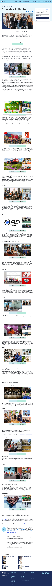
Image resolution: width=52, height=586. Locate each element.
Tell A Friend (32, 578)
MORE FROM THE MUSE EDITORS (11, 532)
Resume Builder (26, 1)
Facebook (30, 530)
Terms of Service (44, 19)
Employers (45, 1)
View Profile (13, 76)
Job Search (7, 6)
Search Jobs (13, 576)
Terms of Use (13, 580)
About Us (12, 573)
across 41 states (22, 121)
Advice (31, 1)
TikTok (16, 531)
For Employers (33, 573)
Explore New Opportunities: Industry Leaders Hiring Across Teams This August (27, 556)
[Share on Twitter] (28, 11)
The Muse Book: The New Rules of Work (35, 575)
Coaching (34, 1)
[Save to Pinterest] (32, 14)
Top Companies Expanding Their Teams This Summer (11, 566)
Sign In (49, 1)
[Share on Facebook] (26, 11)
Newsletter (39, 1)
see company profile (10, 552)
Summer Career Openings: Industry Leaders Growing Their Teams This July (27, 561)
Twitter (8, 531)
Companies (20, 1)
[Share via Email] (32, 11)
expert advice (19, 529)
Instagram (13, 531)
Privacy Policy (13, 581)
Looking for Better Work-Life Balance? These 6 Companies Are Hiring (27, 566)
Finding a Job (10, 6)
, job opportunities (23, 529)
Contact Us (12, 582)
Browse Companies (14, 577)
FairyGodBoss (13, 584)
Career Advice (3, 6)
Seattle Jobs (22, 576)
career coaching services (17, 530)
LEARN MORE (17, 44)
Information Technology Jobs (25, 580)
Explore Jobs (22, 76)
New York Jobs (23, 573)
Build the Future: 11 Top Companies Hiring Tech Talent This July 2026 (11, 561)
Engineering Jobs (23, 577)
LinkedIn (11, 531)
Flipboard (19, 531)
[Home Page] (3, 1)
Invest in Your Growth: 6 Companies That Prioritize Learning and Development (11, 556)
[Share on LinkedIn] (30, 11)
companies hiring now (10, 530)
